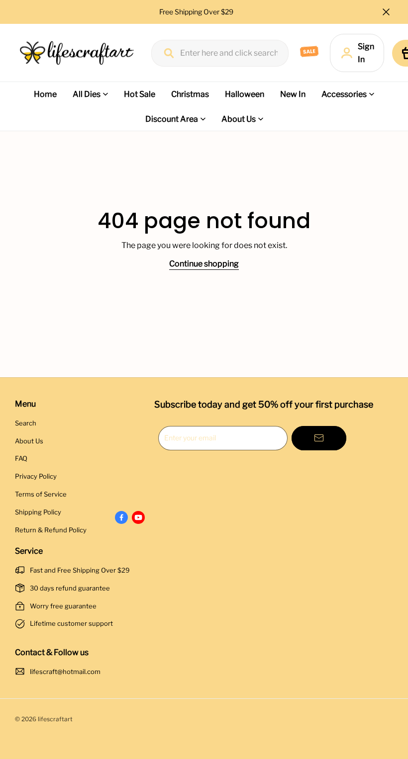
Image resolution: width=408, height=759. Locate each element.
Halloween (244, 94)
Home (45, 94)
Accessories (344, 94)
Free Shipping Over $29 (197, 11)
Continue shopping (204, 263)
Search (25, 423)
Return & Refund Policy (51, 530)
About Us (238, 119)
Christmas (190, 94)
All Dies (87, 94)
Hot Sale (139, 94)
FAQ (21, 458)
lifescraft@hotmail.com (65, 671)
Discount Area (171, 119)
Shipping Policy (38, 512)
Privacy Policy (36, 476)
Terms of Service (41, 494)
